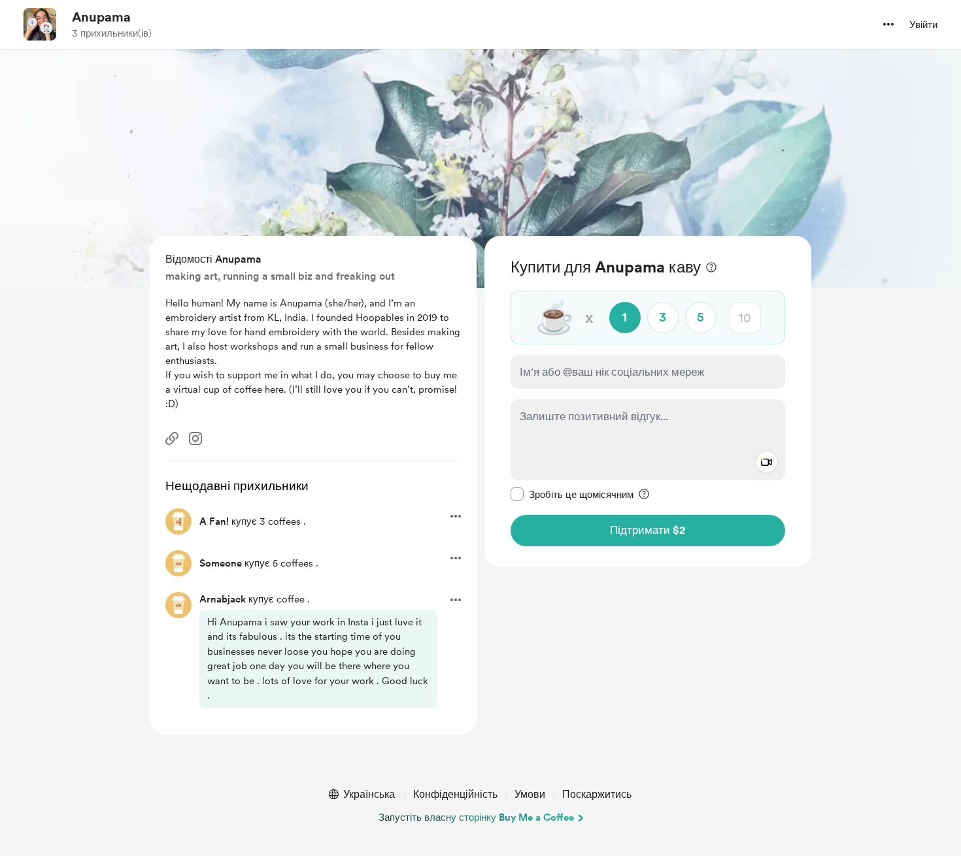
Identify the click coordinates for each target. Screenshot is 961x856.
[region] (647, 401)
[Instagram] (195, 438)
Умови (529, 794)
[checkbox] (572, 494)
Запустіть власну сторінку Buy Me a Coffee (476, 817)
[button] (888, 24)
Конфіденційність (455, 794)
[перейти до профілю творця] (40, 24)
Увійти (923, 25)
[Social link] (171, 438)
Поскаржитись (597, 794)
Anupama (101, 17)
